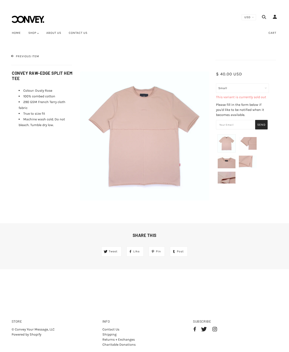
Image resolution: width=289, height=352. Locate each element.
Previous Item (27, 56)
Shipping (109, 334)
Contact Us (110, 329)
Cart (272, 33)
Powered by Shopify (26, 334)
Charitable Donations (119, 344)
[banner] (28, 19)
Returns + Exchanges (118, 339)
